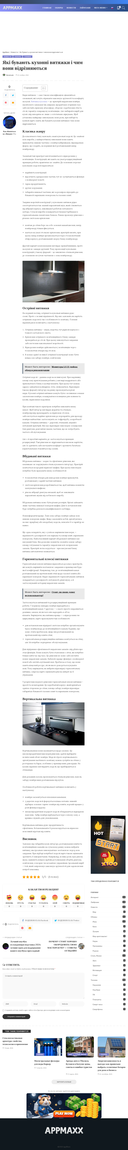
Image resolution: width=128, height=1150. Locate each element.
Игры (95, 922)
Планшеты (97, 1000)
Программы (97, 946)
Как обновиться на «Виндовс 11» (9, 132)
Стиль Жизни (96, 956)
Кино (95, 927)
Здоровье (96, 966)
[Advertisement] (64, 30)
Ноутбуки (96, 990)
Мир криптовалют (100, 936)
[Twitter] (13, 95)
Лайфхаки (95, 902)
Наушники (97, 985)
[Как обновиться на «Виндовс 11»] (9, 122)
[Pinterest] (6, 103)
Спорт (95, 975)
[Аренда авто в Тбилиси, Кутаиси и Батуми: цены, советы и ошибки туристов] (80, 1047)
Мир (94, 912)
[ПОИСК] (124, 8)
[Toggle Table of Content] (42, 88)
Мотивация (97, 970)
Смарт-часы (97, 1004)
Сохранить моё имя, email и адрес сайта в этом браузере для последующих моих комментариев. (37, 1010)
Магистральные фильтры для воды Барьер (46, 1062)
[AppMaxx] (12, 8)
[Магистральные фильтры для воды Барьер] (48, 1047)
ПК (94, 995)
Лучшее (96, 931)
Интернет (94, 897)
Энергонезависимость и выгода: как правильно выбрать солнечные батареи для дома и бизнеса (111, 1065)
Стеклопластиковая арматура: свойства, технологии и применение (15, 1041)
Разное (95, 951)
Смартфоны (98, 1009)
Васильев (10, 75)
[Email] (13, 103)
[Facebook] (6, 95)
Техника (27, 57)
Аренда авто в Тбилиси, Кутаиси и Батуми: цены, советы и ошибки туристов (79, 1064)
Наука (95, 941)
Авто (94, 961)
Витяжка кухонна (39, 101)
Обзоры (18, 57)
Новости (7, 57)
